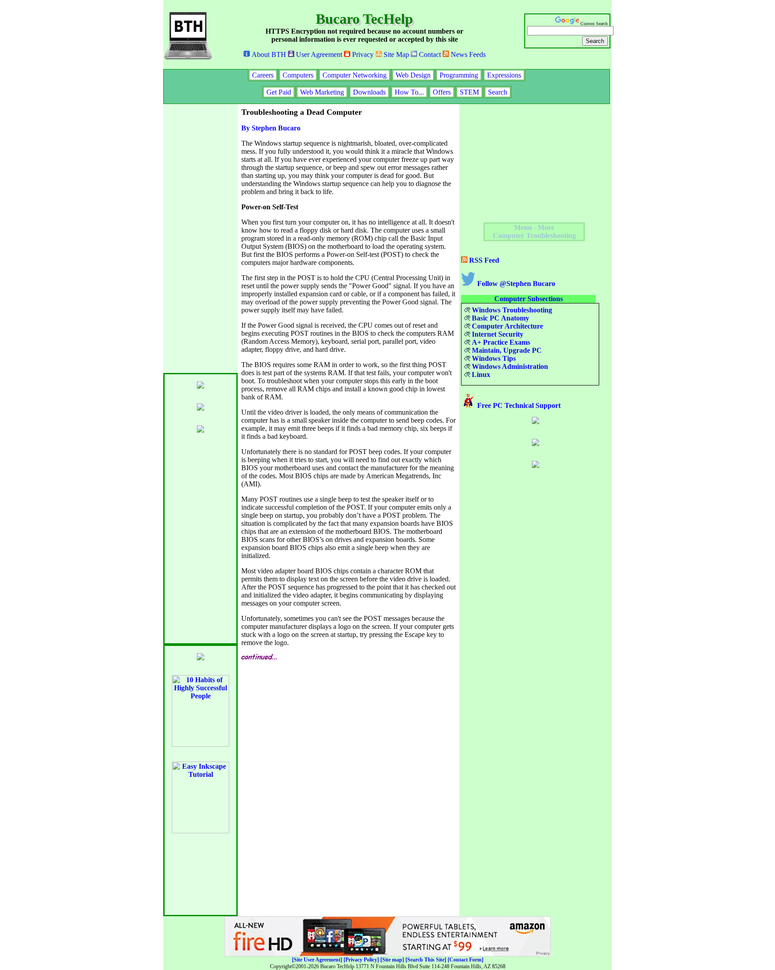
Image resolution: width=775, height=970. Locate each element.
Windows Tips (493, 358)
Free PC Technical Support (518, 405)
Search (497, 92)
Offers (442, 92)
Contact (429, 54)
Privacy (362, 54)
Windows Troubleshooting (511, 310)
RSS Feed (483, 260)
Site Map (395, 54)
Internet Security (496, 334)
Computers (298, 75)
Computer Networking (354, 75)
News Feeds (467, 54)
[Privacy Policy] (361, 960)
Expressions (504, 75)
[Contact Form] (465, 960)
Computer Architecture (506, 326)
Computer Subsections (528, 299)
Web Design (413, 75)
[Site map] (392, 960)
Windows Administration (509, 366)
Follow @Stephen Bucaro (515, 283)
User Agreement (318, 54)
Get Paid (279, 92)
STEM (469, 92)
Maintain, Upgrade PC (506, 350)
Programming (459, 75)
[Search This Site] (425, 960)
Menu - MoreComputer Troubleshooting (534, 231)
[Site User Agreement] (317, 960)
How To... (409, 92)
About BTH (268, 54)
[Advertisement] (199, 238)
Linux (480, 374)
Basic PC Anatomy (499, 318)
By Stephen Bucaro (270, 128)
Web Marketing (322, 92)
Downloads (369, 92)
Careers (262, 75)
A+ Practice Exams (500, 342)
